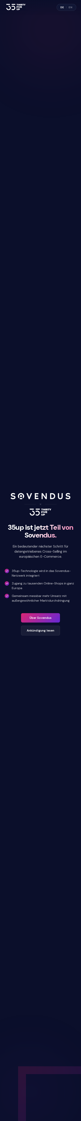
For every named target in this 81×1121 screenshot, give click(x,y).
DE (62, 7)
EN (71, 7)
